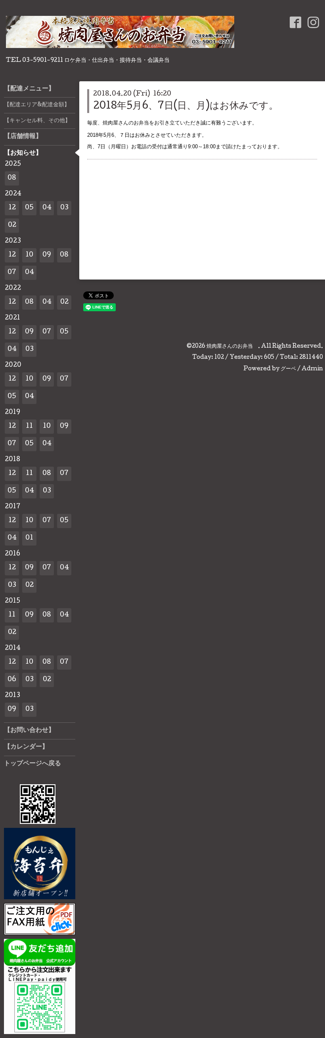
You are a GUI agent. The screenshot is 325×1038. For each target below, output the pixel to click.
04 (47, 208)
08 (12, 178)
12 (12, 208)
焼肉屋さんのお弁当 (232, 346)
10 (29, 255)
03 (64, 208)
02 (12, 225)
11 (29, 426)
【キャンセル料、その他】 (37, 121)
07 (12, 272)
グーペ (288, 369)
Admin (312, 369)
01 (29, 538)
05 (29, 208)
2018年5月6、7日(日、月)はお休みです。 (185, 106)
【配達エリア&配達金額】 (37, 105)
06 (12, 679)
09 (46, 255)
